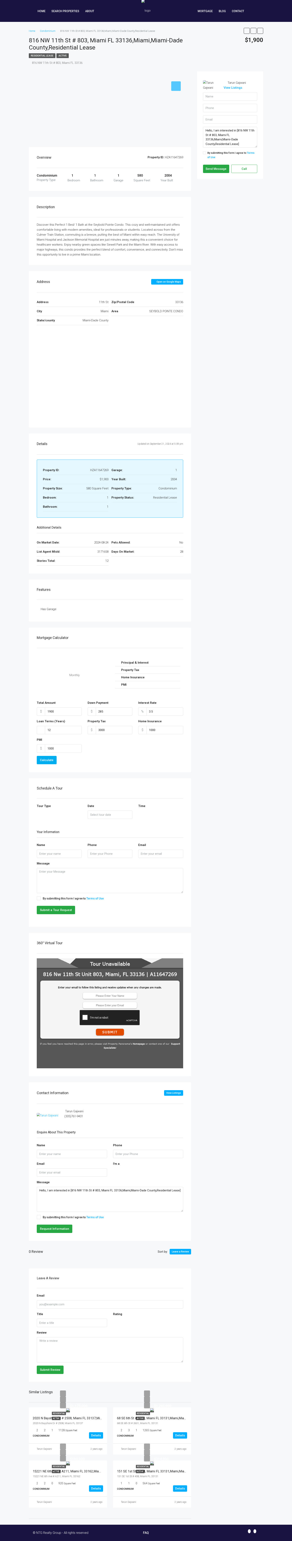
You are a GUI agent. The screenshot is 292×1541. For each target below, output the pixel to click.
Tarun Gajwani (44, 1449)
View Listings (173, 1093)
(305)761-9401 (73, 1116)
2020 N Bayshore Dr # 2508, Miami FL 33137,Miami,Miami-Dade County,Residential (91, 1418)
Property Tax (97, 721)
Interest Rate (147, 703)
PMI (39, 740)
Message (43, 863)
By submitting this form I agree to (73, 898)
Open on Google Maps (168, 281)
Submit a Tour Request (56, 910)
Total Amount (46, 703)
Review (42, 1332)
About (89, 11)
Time (141, 806)
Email (142, 845)
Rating (117, 1314)
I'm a (116, 1164)
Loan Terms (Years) (51, 721)
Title (40, 1314)
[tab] (176, 86)
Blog (222, 11)
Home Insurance (150, 721)
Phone (92, 845)
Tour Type (44, 806)
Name (41, 845)
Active (62, 55)
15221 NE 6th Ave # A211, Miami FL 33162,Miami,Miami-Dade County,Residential (89, 1471)
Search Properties (65, 11)
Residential (59, 1413)
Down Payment (98, 703)
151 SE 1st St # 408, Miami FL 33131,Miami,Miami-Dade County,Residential (169, 1471)
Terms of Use (95, 898)
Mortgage (205, 11)
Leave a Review (180, 1251)
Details (96, 1435)
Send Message (216, 169)
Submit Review (50, 1370)
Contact (238, 11)
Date (91, 806)
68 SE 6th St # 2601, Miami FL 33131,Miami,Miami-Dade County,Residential (169, 1418)
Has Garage (48, 609)
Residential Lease (42, 55)
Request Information (54, 1229)
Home (41, 11)
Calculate (46, 760)
